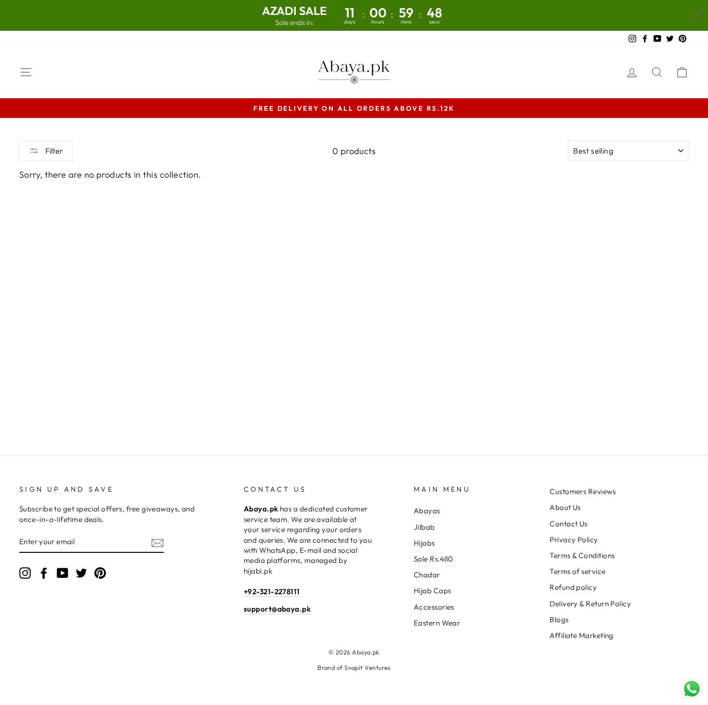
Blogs (559, 619)
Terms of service (577, 571)
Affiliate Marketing (582, 635)
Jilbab (424, 527)
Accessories (434, 607)
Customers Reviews (583, 491)
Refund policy (573, 587)
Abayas (427, 510)
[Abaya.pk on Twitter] (81, 573)
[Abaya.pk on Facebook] (44, 573)
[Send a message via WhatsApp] (692, 689)
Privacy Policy (574, 539)
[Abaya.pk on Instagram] (25, 573)
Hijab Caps (432, 590)
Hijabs (424, 543)
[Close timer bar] (698, 15)
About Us (565, 507)
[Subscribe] (157, 541)
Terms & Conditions (582, 555)
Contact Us (569, 523)
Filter (53, 151)
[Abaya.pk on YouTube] (62, 573)
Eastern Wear (437, 622)
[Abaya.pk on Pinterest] (100, 573)
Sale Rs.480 (433, 558)
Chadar (427, 574)
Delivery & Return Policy (590, 603)
